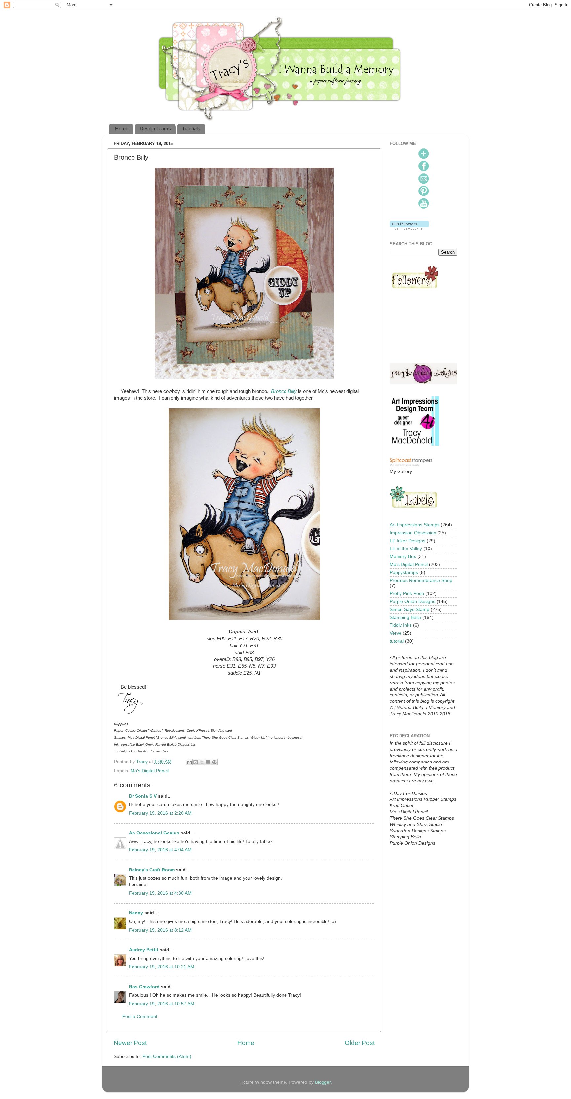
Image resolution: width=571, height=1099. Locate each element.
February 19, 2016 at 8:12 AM (160, 930)
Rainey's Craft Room (152, 870)
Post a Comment (139, 1016)
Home (121, 128)
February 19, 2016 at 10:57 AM (161, 1003)
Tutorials (191, 128)
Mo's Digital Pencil (150, 770)
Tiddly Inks (401, 625)
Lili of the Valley (406, 548)
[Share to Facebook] (208, 762)
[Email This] (189, 762)
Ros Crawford (144, 986)
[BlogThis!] (195, 762)
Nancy (136, 912)
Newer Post (130, 1042)
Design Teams (155, 128)
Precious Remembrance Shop (421, 580)
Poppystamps (404, 572)
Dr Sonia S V (143, 796)
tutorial (397, 641)
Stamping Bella (405, 617)
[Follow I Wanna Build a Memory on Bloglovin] (409, 228)
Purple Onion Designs (412, 601)
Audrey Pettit (143, 949)
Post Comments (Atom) (166, 1056)
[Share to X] (202, 762)
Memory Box (403, 556)
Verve (395, 633)
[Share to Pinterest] (214, 762)
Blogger (323, 1082)
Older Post (360, 1042)
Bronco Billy (284, 391)
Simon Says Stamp (409, 609)
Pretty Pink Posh (407, 593)
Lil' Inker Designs (407, 540)
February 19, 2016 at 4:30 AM (160, 893)
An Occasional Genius (154, 833)
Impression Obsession (413, 532)
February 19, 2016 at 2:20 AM (160, 813)
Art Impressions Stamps (414, 524)
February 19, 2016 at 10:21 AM (161, 966)
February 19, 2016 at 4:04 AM (160, 849)
